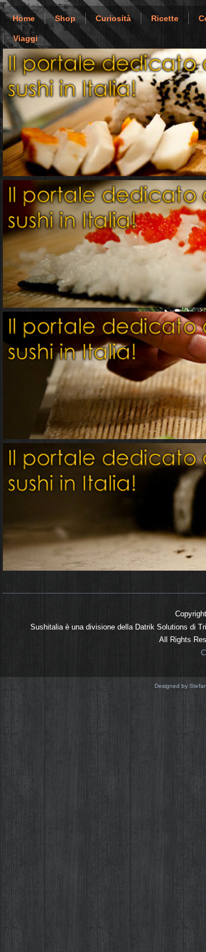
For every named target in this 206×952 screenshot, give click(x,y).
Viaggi (25, 38)
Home (24, 18)
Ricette (165, 18)
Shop (65, 18)
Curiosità (113, 18)
